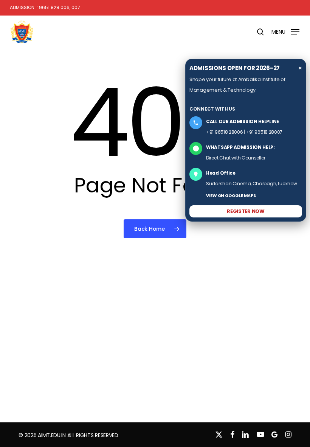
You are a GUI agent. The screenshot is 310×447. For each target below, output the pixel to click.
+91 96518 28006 (224, 132)
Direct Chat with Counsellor (235, 158)
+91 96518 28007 (264, 132)
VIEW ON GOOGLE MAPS (231, 195)
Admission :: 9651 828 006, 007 (45, 8)
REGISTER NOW (245, 211)
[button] (285, 31)
